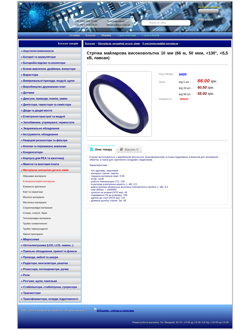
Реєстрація (203, 16)
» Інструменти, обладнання (39, 134)
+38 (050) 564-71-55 (86, 21)
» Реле (25, 275)
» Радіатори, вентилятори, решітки (44, 263)
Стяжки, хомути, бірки (35, 213)
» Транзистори (31, 293)
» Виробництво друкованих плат (43, 86)
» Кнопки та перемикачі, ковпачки (43, 146)
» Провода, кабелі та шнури (39, 257)
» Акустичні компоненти (37, 51)
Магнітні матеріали (33, 197)
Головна (75, 35)
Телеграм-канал (116, 21)
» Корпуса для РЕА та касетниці (42, 158)
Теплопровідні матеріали (37, 218)
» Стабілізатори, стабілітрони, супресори (49, 287)
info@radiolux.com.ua (118, 24)
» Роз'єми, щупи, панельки (39, 281)
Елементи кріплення (34, 186)
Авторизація (208, 11)
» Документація (126, 35)
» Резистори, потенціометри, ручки (45, 269)
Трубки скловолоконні (35, 223)
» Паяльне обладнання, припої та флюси (49, 251)
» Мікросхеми (30, 239)
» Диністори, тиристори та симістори (46, 104)
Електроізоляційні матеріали (39, 181)
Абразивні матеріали (34, 176)
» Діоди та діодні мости (36, 110)
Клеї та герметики (33, 191)
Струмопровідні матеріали (37, 207)
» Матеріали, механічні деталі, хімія (44, 170)
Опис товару (103, 149)
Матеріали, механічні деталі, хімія (119, 43)
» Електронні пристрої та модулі (43, 116)
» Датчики (27, 92)
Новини (106, 35)
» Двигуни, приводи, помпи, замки (44, 98)
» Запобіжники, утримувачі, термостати (47, 122)
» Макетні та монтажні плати (40, 164)
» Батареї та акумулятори (38, 56)
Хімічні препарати (33, 234)
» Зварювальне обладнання (40, 128)
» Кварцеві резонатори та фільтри (44, 140)
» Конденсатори (32, 152)
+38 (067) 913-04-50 (86, 24)
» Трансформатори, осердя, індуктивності (49, 298)
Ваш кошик (205, 19)
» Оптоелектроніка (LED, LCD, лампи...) (47, 245)
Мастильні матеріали (34, 202)
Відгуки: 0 (131, 149)
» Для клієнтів (151, 35)
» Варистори (29, 74)
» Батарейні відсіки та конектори (43, 62)
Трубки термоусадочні (35, 228)
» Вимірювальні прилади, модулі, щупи (47, 80)
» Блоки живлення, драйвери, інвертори (48, 68)
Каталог (91, 35)
